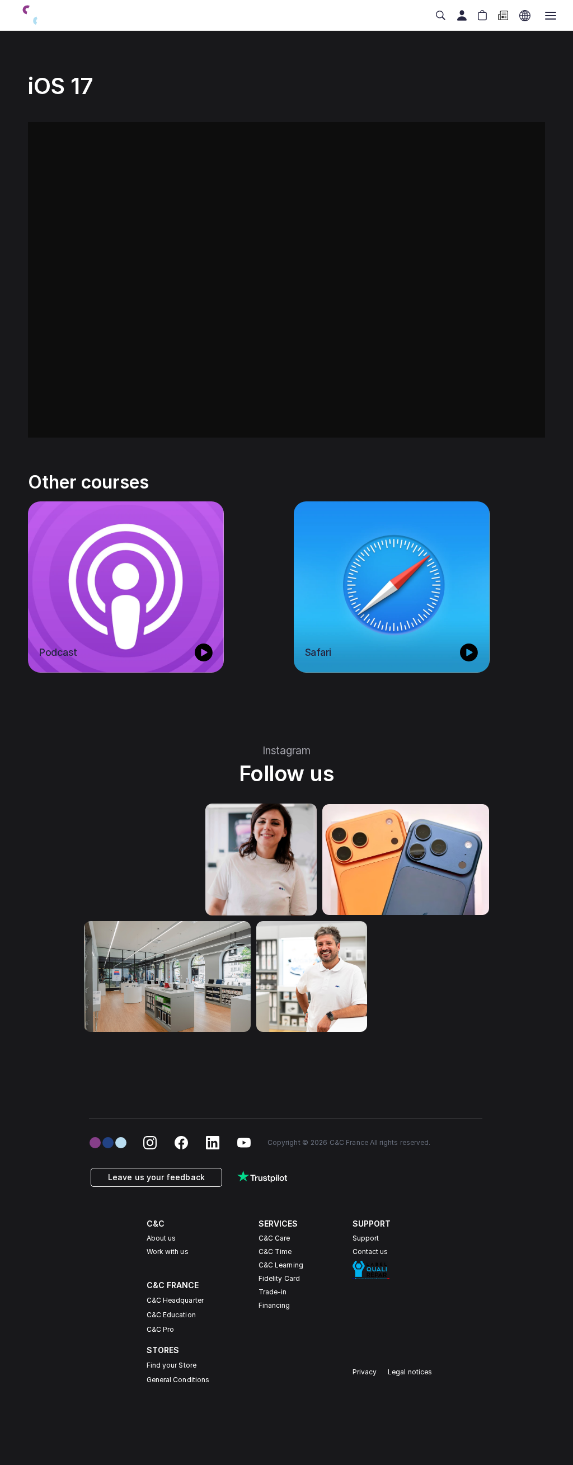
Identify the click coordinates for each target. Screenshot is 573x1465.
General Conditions (178, 1379)
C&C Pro (160, 1329)
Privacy (365, 1372)
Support (366, 1238)
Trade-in (272, 1292)
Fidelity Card (279, 1278)
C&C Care (274, 1238)
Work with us (168, 1251)
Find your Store (171, 1365)
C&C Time (275, 1251)
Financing (274, 1305)
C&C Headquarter (175, 1300)
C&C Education (171, 1315)
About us (161, 1238)
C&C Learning (281, 1265)
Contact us (370, 1251)
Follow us (287, 773)
